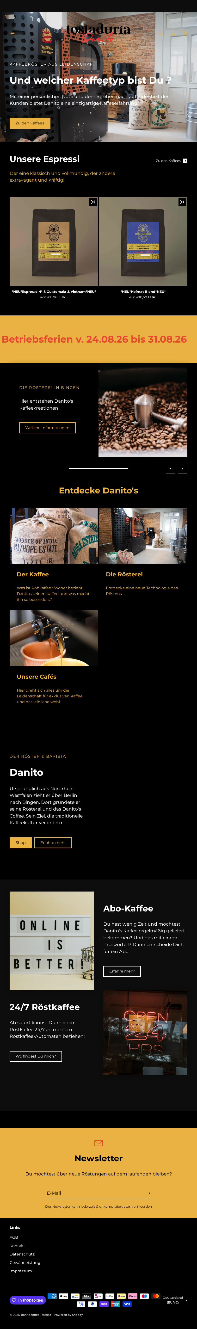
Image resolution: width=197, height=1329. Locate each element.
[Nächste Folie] (182, 486)
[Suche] (161, 34)
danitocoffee (30, 1315)
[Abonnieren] (149, 1193)
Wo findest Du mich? (36, 1073)
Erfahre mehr (53, 859)
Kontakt (17, 1245)
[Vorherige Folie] (170, 486)
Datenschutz (22, 1254)
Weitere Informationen (47, 455)
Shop (21, 859)
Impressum (21, 1271)
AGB (14, 1237)
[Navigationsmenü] (12, 34)
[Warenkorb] (184, 34)
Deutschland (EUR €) (173, 1300)
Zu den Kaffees (30, 123)
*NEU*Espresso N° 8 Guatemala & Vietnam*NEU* (54, 291)
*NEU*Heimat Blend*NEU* (143, 291)
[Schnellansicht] (93, 202)
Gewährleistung (25, 1262)
